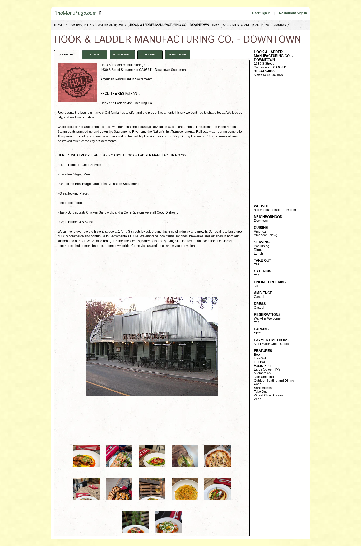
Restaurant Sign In (293, 13)
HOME (58, 25)
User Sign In (261, 13)
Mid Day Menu (122, 54)
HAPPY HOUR (177, 54)
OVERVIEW (66, 54)
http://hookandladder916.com (275, 210)
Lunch (94, 54)
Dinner (150, 54)
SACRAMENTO (81, 25)
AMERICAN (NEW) (110, 25)
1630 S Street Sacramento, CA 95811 (273, 61)
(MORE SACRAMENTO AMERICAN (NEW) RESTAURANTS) (251, 25)
